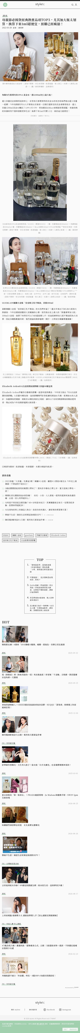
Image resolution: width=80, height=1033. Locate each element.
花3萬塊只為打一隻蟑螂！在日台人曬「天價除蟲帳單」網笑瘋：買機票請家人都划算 (42, 608)
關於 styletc (15, 1010)
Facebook (51, 1010)
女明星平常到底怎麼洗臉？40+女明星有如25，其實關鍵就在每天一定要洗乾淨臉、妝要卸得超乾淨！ (39, 504)
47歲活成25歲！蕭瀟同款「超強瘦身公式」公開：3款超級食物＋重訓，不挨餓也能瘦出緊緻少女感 (39, 947)
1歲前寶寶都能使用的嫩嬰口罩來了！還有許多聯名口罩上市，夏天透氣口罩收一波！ (40, 489)
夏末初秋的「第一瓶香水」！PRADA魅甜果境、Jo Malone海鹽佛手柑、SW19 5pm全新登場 (40, 796)
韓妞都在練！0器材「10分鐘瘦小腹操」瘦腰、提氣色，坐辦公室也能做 (33, 644)
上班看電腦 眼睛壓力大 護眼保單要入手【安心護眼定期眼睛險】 (30, 915)
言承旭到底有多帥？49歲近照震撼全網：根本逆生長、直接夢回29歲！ (33, 885)
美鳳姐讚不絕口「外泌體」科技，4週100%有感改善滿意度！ (29, 975)
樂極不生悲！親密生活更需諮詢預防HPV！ (21, 855)
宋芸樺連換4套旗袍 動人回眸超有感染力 (42, 599)
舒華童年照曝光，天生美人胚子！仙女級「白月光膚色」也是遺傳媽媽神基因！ (36, 764)
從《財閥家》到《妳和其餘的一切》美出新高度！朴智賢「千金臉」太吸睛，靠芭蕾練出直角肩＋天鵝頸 (39, 676)
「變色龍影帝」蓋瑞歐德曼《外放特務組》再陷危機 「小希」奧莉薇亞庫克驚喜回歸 (41, 568)
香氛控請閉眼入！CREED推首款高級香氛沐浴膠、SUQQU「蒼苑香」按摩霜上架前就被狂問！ (39, 706)
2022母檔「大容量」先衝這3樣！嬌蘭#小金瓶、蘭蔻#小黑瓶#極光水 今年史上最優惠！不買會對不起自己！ (41, 482)
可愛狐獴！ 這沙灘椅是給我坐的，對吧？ (41, 579)
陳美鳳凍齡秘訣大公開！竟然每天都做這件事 (22, 734)
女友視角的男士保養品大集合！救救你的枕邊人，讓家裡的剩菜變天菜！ (36, 509)
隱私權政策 (40, 1024)
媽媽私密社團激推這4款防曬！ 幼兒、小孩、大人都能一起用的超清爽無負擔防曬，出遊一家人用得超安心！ (40, 496)
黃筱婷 (20, 28)
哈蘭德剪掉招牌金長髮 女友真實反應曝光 (21, 825)
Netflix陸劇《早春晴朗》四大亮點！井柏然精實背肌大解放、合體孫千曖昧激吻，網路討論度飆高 (41, 588)
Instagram (66, 1010)
